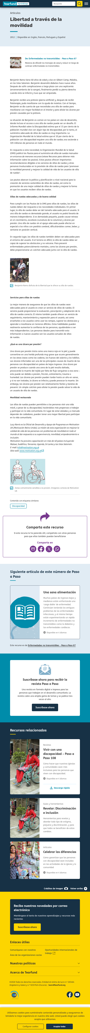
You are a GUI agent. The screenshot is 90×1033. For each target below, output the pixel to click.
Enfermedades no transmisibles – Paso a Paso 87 (52, 645)
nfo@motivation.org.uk (28, 447)
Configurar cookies (30, 1026)
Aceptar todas (59, 1026)
